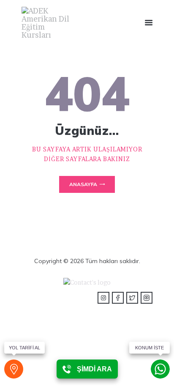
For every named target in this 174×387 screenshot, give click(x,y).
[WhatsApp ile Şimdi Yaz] (160, 369)
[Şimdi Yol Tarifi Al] (13, 369)
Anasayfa (83, 184)
